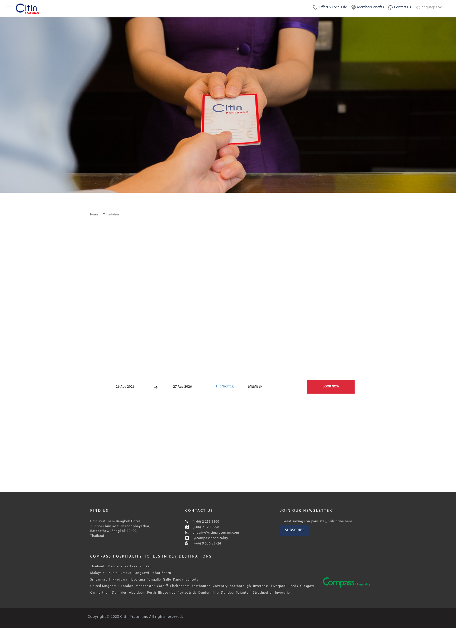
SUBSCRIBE (295, 530)
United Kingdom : (104, 586)
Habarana (137, 579)
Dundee (227, 593)
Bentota (192, 579)
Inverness (261, 586)
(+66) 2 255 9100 (205, 522)
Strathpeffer (263, 593)
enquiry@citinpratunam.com (216, 533)
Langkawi (141, 573)
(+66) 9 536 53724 (206, 543)
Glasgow (307, 586)
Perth (151, 593)
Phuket (145, 566)
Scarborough (240, 586)
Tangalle (154, 579)
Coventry (220, 586)
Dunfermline (208, 593)
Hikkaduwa (118, 579)
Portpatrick (187, 593)
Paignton (243, 593)
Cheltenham (180, 586)
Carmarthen (100, 593)
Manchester (145, 586)
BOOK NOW (331, 386)
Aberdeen (137, 593)
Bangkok (115, 566)
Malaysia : (98, 573)
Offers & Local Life (333, 7)
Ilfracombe (167, 593)
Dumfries (119, 593)
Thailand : (98, 566)
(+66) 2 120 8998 (205, 527)
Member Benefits (370, 7)
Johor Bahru (161, 573)
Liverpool (278, 586)
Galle (167, 579)
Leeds (293, 586)
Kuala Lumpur (120, 573)
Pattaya (131, 566)
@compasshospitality (210, 538)
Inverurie (282, 593)
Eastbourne (201, 586)
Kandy (178, 579)
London (127, 586)
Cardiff (162, 586)
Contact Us (402, 7)
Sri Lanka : (98, 579)
